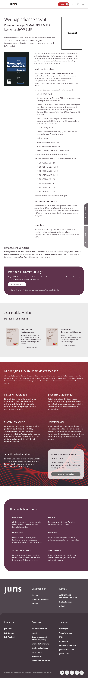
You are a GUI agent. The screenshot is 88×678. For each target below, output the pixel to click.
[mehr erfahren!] (71, 33)
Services (63, 622)
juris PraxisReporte (66, 650)
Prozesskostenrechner (67, 645)
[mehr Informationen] (12, 337)
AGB (12, 672)
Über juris (35, 595)
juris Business (9, 633)
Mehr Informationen (17, 284)
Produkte (9, 622)
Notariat (35, 633)
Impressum (7, 672)
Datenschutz (17, 672)
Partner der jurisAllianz (40, 599)
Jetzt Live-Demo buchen (66, 474)
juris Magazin (64, 654)
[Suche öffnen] (74, 4)
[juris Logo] (12, 4)
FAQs (61, 637)
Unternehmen (37, 652)
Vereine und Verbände (40, 648)
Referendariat (37, 656)
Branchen (37, 622)
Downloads (63, 641)
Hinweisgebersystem (38, 672)
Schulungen (63, 629)
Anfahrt (62, 606)
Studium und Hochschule (41, 660)
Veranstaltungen (65, 633)
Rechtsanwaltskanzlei (40, 629)
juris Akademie (9, 637)
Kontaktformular (65, 602)
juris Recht (8, 629)
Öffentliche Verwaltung (40, 644)
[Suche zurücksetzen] (72, 4)
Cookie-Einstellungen (26, 672)
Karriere (35, 603)
